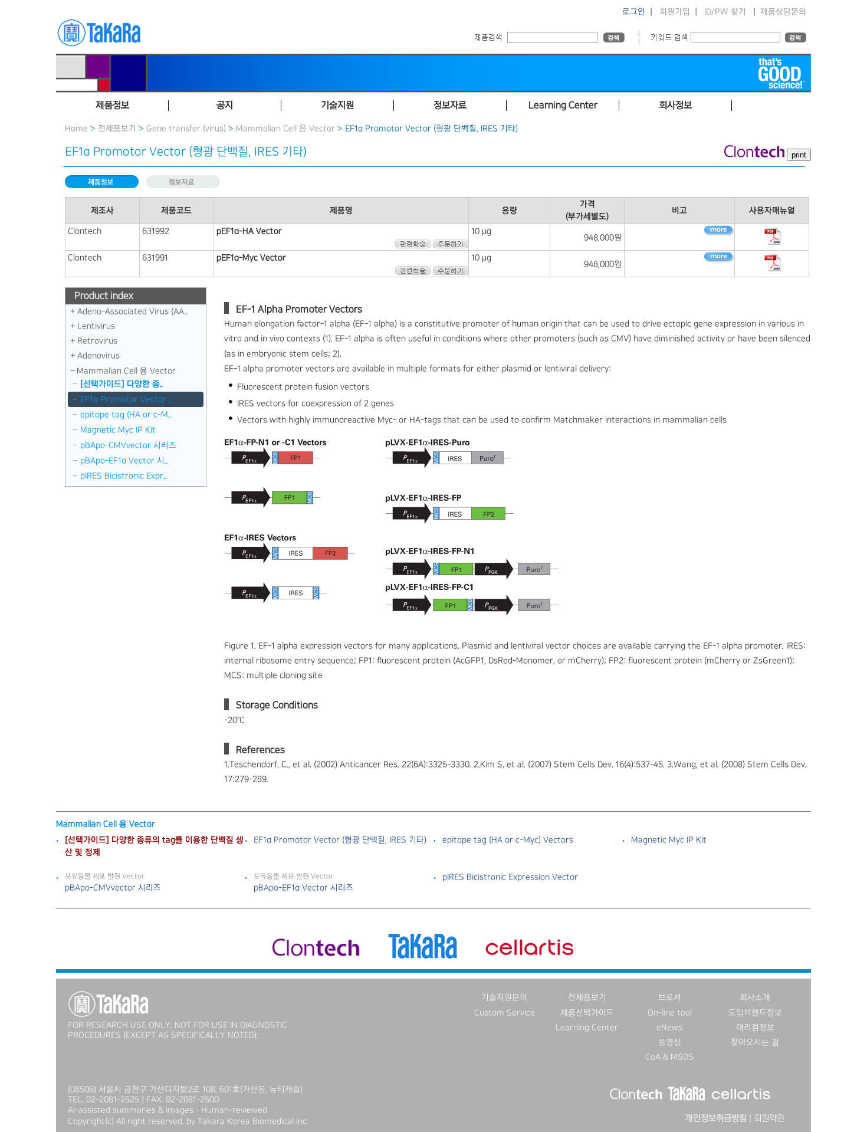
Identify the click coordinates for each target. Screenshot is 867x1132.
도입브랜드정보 (755, 1013)
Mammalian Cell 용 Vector (285, 128)
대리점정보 (755, 1027)
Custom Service (504, 1013)
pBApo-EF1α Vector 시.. (124, 460)
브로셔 (669, 997)
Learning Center (587, 1027)
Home (76, 128)
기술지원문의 (504, 997)
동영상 (669, 1042)
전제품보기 (117, 128)
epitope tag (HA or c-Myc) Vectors (507, 840)
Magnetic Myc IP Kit (118, 430)
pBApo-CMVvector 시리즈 (128, 445)
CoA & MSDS (669, 1057)
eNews (669, 1027)
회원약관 (769, 1118)
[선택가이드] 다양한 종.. (121, 384)
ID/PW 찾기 (725, 12)
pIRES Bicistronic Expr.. (123, 476)
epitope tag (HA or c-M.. (126, 414)
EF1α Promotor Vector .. (126, 399)
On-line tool (670, 1013)
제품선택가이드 (587, 1013)
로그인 (633, 12)
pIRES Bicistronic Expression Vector (510, 877)
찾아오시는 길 (755, 1042)
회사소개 (755, 997)
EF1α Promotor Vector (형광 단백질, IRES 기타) (340, 840)
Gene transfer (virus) (186, 128)
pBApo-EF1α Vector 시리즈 (303, 888)
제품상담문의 (783, 12)
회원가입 (674, 12)
